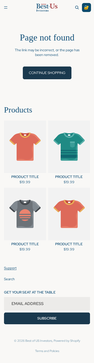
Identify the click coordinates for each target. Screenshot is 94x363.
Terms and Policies (47, 351)
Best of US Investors (38, 341)
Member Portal (86, 7)
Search (9, 279)
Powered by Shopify (67, 341)
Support (10, 268)
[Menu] (6, 7)
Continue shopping (47, 72)
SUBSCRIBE (47, 318)
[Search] (76, 7)
